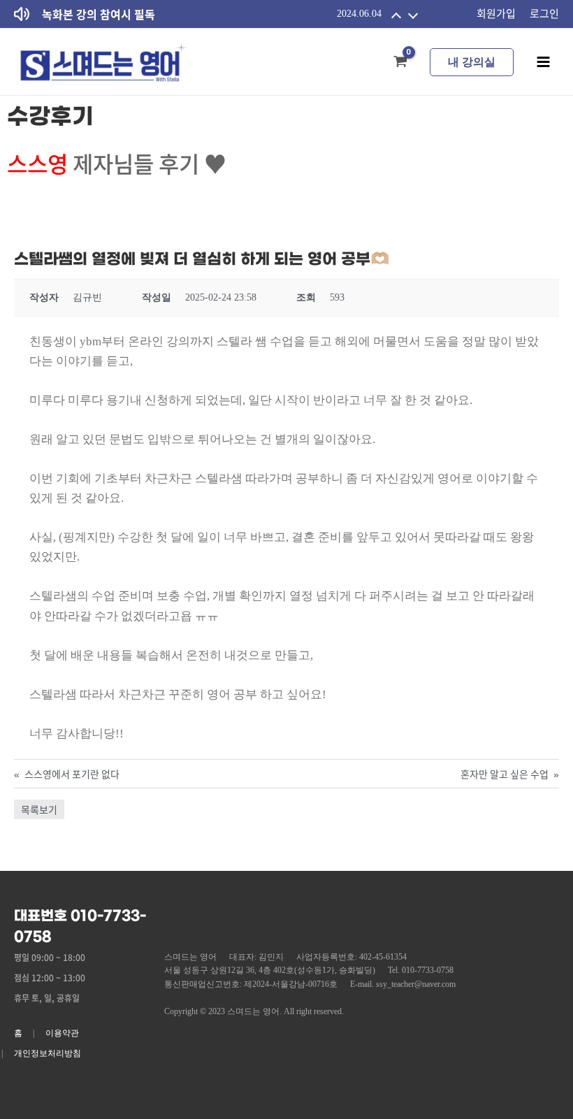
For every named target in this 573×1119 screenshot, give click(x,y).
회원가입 (496, 13)
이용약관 (62, 1033)
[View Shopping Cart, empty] (400, 62)
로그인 (544, 13)
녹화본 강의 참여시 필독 (98, 14)
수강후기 (50, 117)
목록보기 (39, 809)
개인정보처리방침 (47, 1053)
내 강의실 (471, 62)
